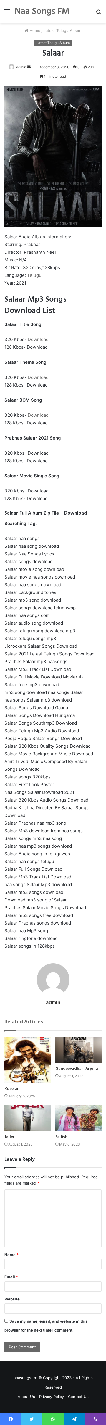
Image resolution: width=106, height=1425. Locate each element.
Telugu (34, 275)
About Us (26, 1396)
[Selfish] (78, 1118)
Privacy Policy (51, 1396)
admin (21, 67)
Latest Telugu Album (62, 30)
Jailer (9, 1137)
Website (12, 1299)
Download (38, 339)
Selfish (61, 1137)
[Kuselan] (27, 1060)
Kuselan (11, 1088)
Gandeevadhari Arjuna (76, 1068)
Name (11, 1254)
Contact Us (78, 1396)
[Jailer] (27, 1118)
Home (34, 30)
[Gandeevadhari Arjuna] (78, 1050)
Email (11, 1276)
